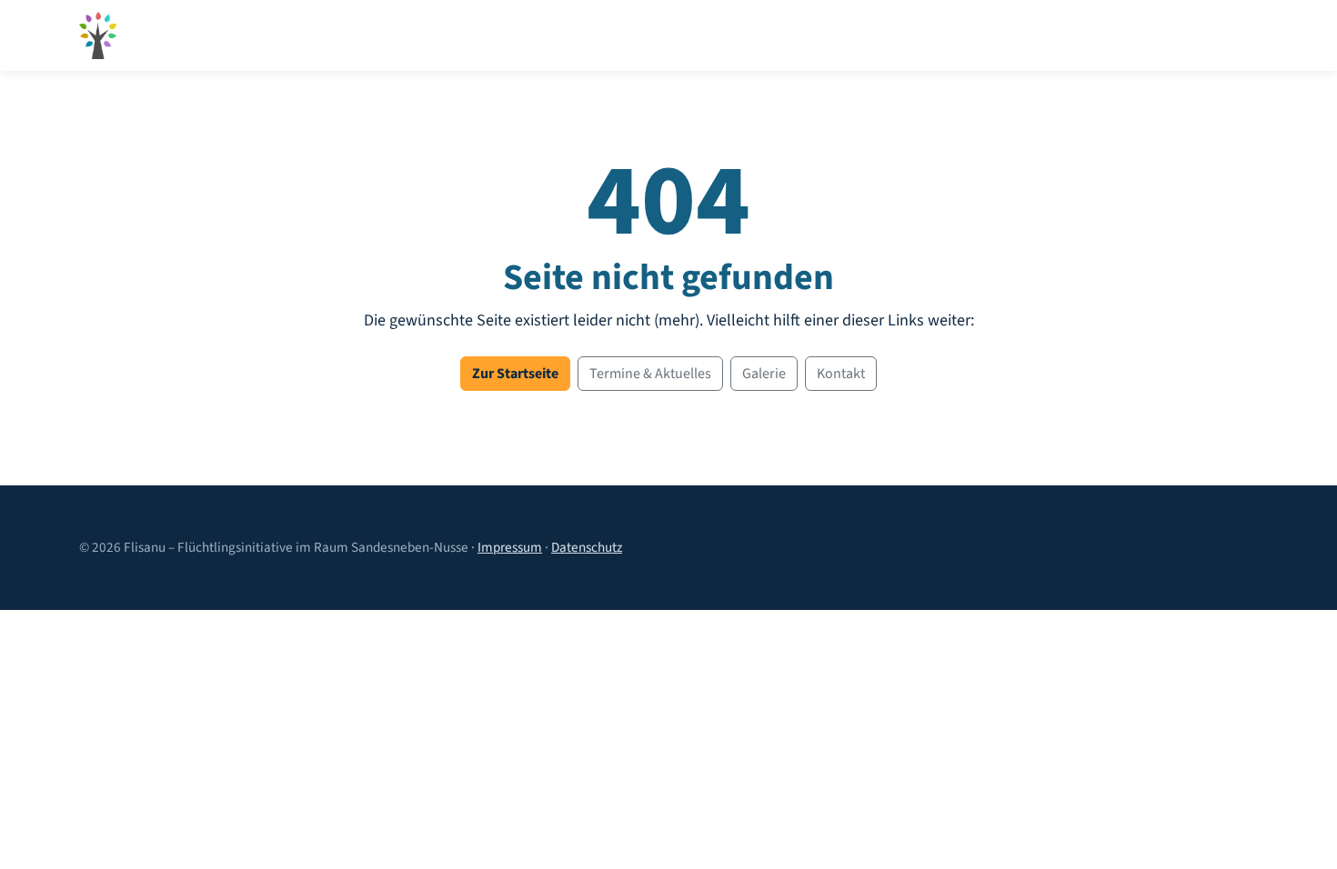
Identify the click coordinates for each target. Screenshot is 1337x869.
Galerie (764, 374)
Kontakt (841, 374)
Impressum (510, 547)
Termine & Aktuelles (650, 374)
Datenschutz (586, 547)
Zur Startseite (515, 374)
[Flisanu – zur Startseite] (97, 35)
